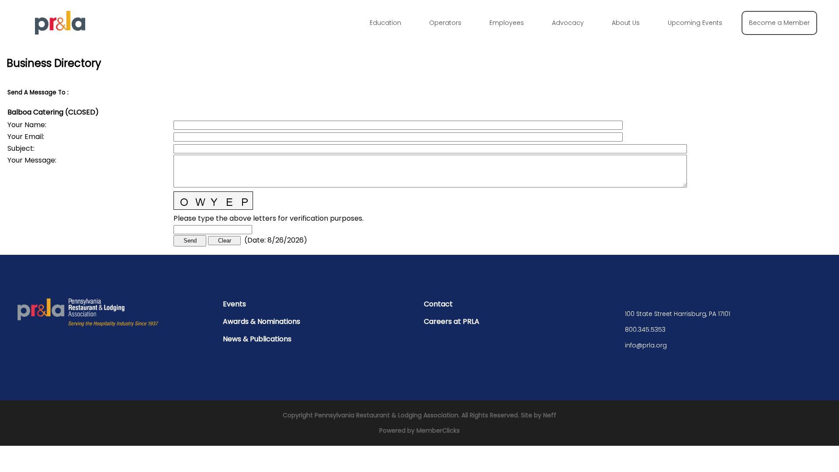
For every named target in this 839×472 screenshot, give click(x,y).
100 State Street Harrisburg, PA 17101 (677, 313)
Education (385, 22)
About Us (626, 22)
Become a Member (779, 22)
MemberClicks (438, 430)
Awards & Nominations (261, 321)
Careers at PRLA (451, 321)
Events (234, 304)
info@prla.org (646, 345)
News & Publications (257, 339)
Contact (438, 304)
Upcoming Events (695, 22)
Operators (445, 22)
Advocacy (568, 22)
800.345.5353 (645, 329)
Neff (549, 415)
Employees (506, 22)
